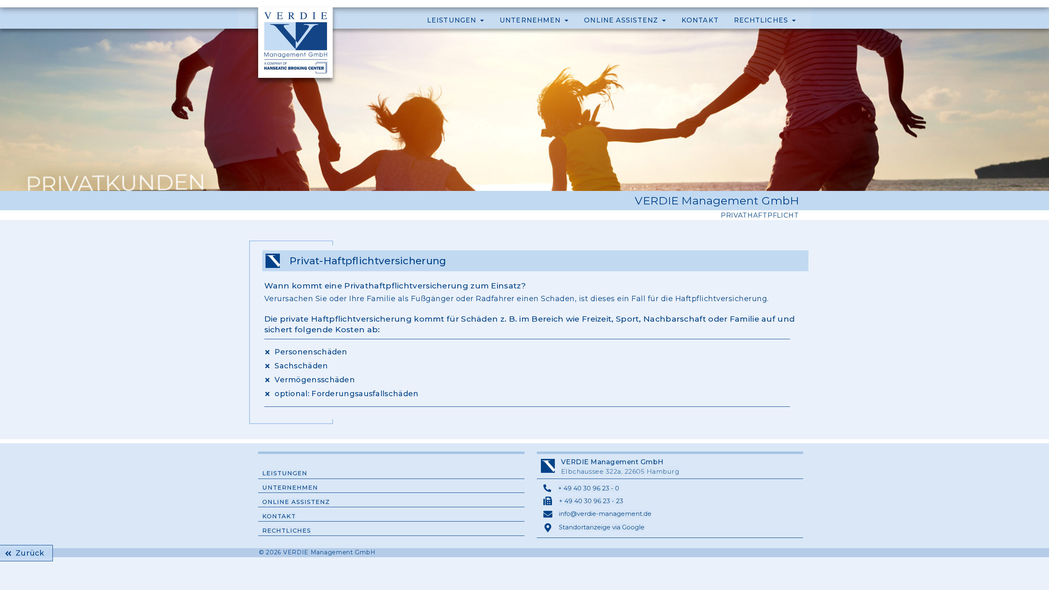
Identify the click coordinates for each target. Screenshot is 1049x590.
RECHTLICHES (761, 20)
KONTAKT (700, 20)
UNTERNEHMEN (530, 20)
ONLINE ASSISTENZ (621, 20)
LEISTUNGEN (451, 20)
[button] (455, 20)
